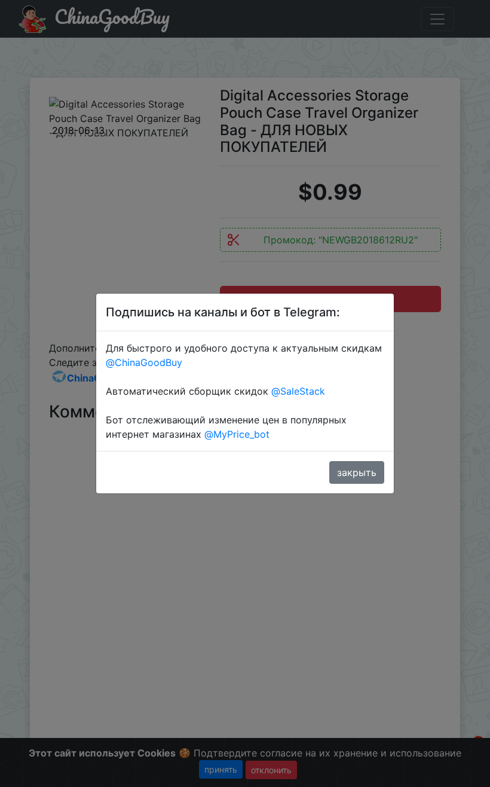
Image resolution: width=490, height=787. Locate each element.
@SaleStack (298, 391)
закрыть (356, 472)
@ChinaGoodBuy (144, 362)
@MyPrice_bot (237, 434)
